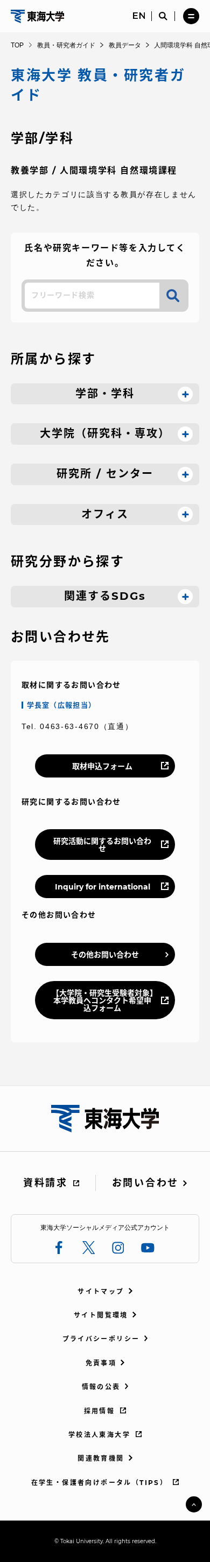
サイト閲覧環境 (101, 1315)
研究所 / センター (105, 473)
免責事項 (101, 1363)
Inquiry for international (102, 887)
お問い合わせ (145, 1183)
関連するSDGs (105, 596)
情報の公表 (101, 1387)
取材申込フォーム (102, 766)
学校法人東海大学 (99, 1435)
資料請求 (45, 1183)
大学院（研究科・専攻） (105, 433)
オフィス (105, 514)
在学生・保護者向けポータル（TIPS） (99, 1483)
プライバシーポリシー (101, 1339)
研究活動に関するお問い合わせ (102, 844)
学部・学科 (105, 393)
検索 (173, 295)
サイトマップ (101, 1291)
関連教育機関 (101, 1458)
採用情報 (99, 1411)
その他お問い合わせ (105, 954)
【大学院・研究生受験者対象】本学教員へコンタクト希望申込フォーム (102, 1000)
